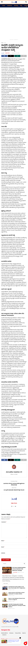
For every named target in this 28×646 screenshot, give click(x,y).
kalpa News (7, 53)
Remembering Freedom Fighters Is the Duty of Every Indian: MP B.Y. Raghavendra (16, 587)
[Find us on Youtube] (6, 642)
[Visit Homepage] (14, 2)
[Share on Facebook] (4, 56)
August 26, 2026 (21, 572)
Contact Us (4, 635)
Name (3, 541)
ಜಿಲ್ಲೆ (21, 6)
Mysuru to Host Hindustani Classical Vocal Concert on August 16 (16, 599)
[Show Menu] (2, 2)
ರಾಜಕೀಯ (9, 6)
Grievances (11, 633)
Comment (4, 522)
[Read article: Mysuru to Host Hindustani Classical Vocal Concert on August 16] (4, 600)
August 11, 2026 (11, 601)
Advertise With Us (4, 633)
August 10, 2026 (12, 608)
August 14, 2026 (11, 595)
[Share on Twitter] (11, 56)
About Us (24, 633)
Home (3, 6)
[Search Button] (26, 2)
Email (3, 547)
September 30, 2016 (15, 53)
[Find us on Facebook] (1, 642)
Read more (6, 583)
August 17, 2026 (11, 589)
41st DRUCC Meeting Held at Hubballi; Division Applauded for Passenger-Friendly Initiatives (16, 606)
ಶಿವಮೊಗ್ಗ (16, 6)
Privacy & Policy (18, 633)
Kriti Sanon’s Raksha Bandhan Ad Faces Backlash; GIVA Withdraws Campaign (19, 569)
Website (3, 553)
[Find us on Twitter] (3, 642)
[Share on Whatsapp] (17, 56)
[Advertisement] (14, 23)
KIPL (17, 626)
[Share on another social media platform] (24, 56)
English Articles (6, 568)
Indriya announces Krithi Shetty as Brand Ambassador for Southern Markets (16, 593)
